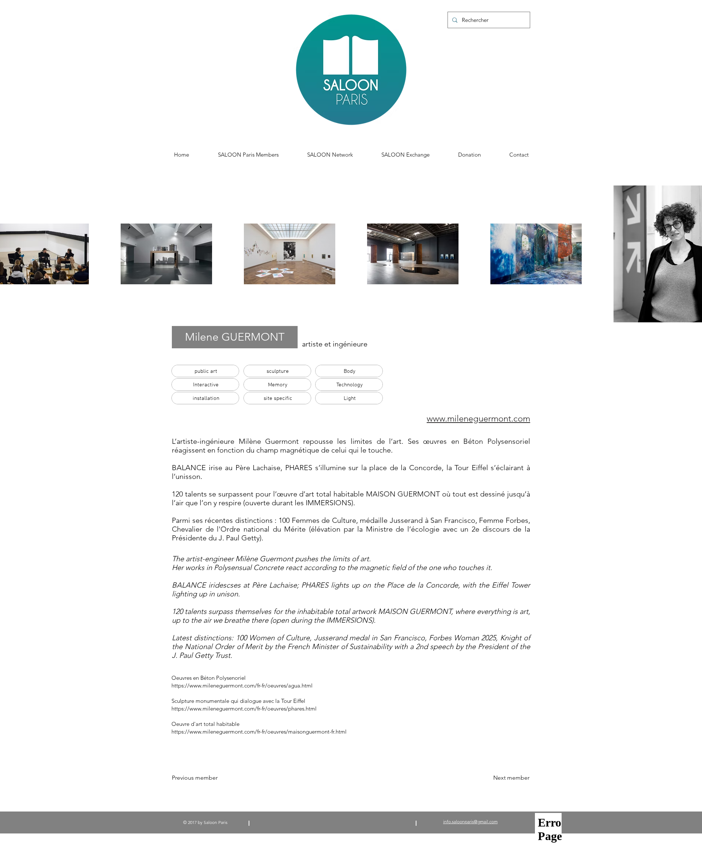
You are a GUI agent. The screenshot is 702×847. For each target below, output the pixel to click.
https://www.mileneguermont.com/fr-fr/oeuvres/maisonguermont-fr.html (259, 731)
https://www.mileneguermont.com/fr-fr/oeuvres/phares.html (244, 708)
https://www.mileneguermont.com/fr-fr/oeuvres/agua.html (242, 685)
